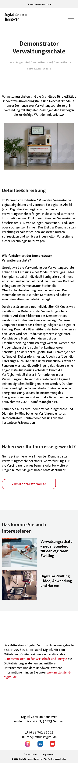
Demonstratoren (41, 62)
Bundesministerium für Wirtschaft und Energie (35, 659)
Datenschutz (30, 754)
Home (10, 62)
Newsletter (40, 4)
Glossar (30, 4)
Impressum (48, 754)
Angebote (22, 62)
